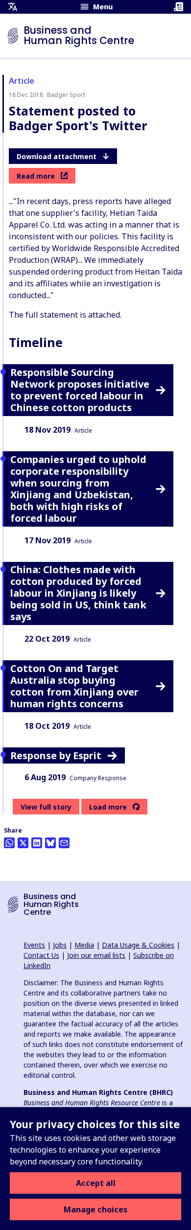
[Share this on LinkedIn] (36, 842)
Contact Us (41, 955)
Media (84, 945)
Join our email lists (96, 955)
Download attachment (56, 156)
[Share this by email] (64, 842)
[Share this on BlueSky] (50, 842)
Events (34, 945)
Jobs (60, 945)
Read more (36, 176)
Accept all (96, 1183)
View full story (46, 807)
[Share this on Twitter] (23, 842)
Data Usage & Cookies (138, 945)
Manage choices (95, 1209)
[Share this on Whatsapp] (9, 842)
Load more (108, 807)
